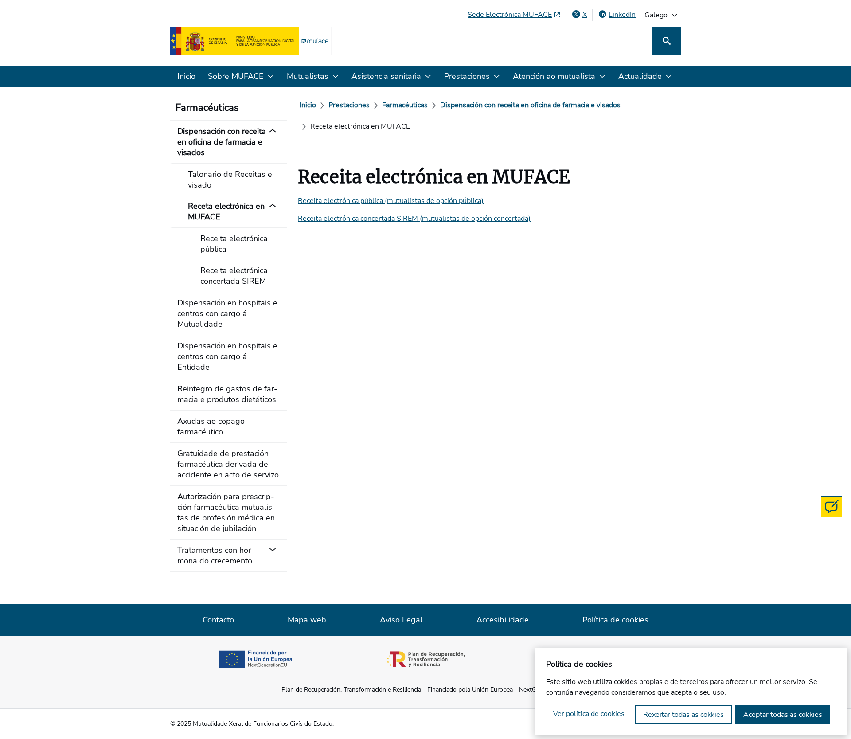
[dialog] (691, 691)
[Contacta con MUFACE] (831, 506)
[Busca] (666, 41)
